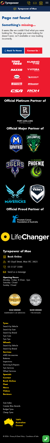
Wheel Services (9, 371)
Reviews (7, 394)
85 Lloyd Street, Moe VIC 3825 (23, 261)
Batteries (6, 358)
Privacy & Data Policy (17, 436)
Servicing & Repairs (11, 364)
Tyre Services (8, 368)
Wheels (7, 342)
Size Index (7, 403)
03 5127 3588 (15, 266)
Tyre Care (7, 336)
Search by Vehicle (10, 326)
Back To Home (14, 50)
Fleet (5, 384)
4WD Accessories (10, 355)
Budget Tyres (8, 409)
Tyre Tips (6, 339)
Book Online (9, 381)
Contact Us (33, 50)
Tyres (5, 323)
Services (7, 352)
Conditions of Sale (32, 436)
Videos (6, 390)
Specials (7, 374)
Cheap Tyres (8, 412)
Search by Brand (10, 332)
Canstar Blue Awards (11, 406)
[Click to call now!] (28, 3)
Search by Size (9, 329)
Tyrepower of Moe (27, 8)
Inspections (7, 361)
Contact (7, 377)
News (6, 387)
